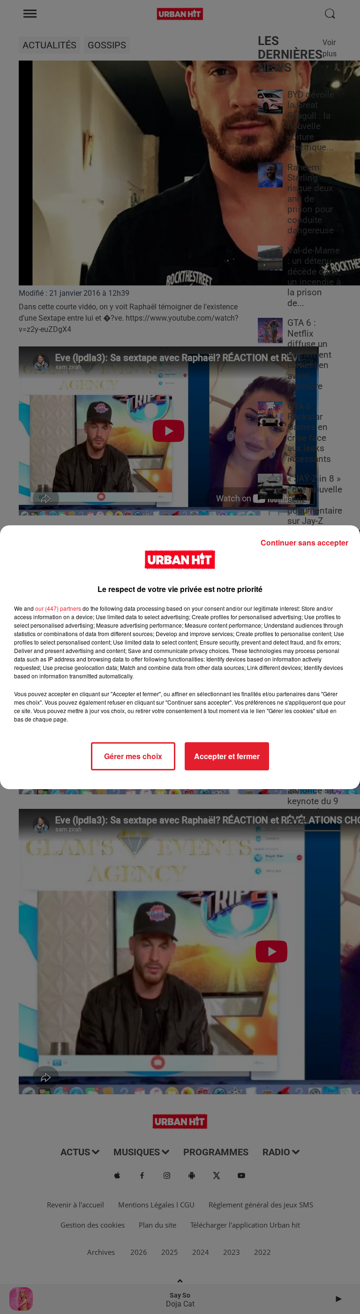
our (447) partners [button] (58, 608)
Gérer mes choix (133, 756)
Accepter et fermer (227, 756)
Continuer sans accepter (304, 542)
